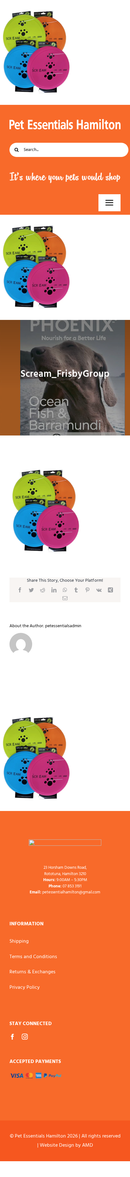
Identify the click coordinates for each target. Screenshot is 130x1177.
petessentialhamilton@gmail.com (71, 892)
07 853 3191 (71, 886)
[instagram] (25, 1037)
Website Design (57, 1145)
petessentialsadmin (63, 626)
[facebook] (12, 1037)
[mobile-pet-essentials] (65, 842)
